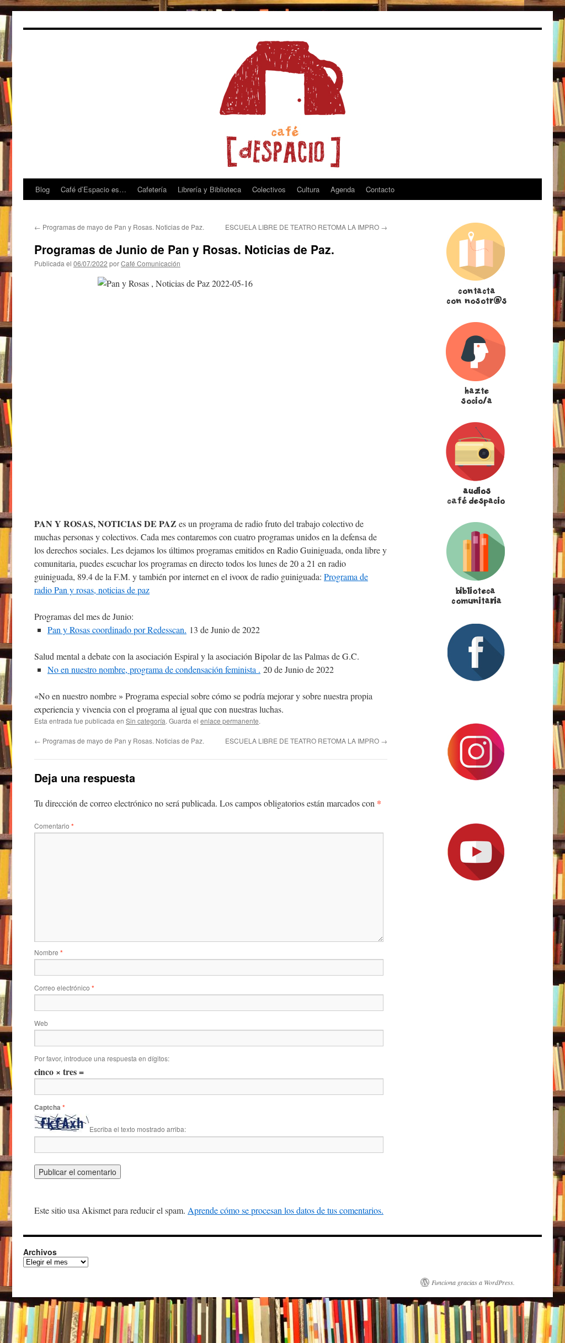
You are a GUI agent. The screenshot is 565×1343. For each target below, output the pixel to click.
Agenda (343, 189)
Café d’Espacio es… (93, 189)
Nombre (48, 952)
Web (41, 1023)
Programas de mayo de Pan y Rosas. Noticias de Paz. (120, 226)
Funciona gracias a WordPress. (473, 1282)
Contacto (380, 189)
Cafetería (152, 189)
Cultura (308, 189)
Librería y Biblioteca (209, 189)
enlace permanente (229, 720)
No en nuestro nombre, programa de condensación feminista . (153, 669)
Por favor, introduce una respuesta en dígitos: (101, 1058)
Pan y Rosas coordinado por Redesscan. (116, 629)
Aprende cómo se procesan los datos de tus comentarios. (285, 1210)
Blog (42, 189)
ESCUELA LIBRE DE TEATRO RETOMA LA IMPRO (306, 226)
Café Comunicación (150, 263)
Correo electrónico (64, 987)
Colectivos (269, 189)
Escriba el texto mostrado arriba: (137, 1129)
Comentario (54, 825)
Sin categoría (146, 720)
